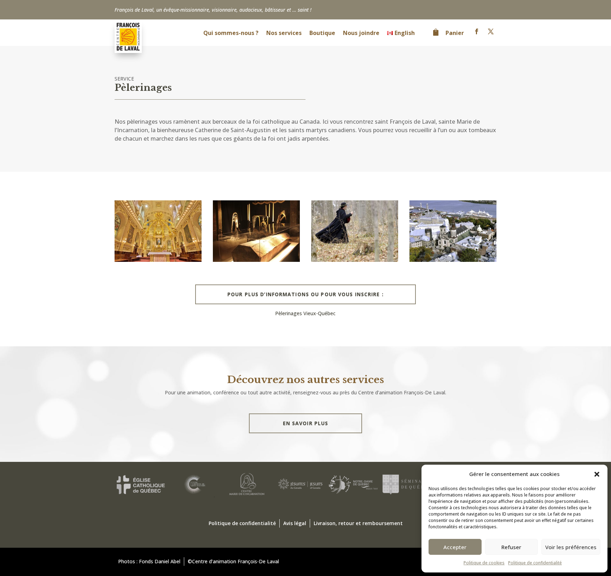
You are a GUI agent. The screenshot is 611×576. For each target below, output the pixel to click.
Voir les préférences (571, 547)
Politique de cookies (484, 563)
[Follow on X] (490, 31)
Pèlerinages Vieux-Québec (305, 313)
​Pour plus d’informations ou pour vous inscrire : (305, 294)
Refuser (511, 547)
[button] (596, 474)
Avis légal (294, 523)
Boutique (322, 33)
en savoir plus (305, 423)
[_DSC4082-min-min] (354, 260)
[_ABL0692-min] (158, 260)
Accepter (454, 547)
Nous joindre (361, 33)
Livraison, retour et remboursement (358, 523)
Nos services (284, 33)
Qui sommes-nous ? (230, 33)
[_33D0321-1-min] (452, 260)
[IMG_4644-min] (256, 260)
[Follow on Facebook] (476, 31)
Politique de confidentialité (535, 563)
